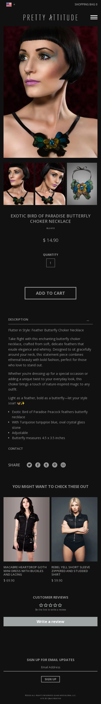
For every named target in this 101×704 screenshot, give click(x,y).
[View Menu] (94, 17)
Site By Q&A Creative (50, 698)
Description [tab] (18, 319)
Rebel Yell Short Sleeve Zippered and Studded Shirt (70, 570)
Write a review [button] (50, 621)
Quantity (50, 254)
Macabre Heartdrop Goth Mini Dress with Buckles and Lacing (25, 570)
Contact (15, 448)
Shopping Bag (86, 4)
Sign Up (50, 679)
